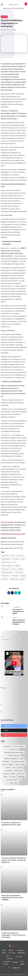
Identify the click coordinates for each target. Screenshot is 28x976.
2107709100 (20, 8)
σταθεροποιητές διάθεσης (6, 572)
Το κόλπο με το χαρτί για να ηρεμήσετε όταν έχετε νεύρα (11, 824)
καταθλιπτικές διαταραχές (7, 565)
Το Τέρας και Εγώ (5, 575)
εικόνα (14, 562)
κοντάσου (13, 569)
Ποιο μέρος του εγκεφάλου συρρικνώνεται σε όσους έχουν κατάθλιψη (12, 897)
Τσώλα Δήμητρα (7, 522)
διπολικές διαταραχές (6, 562)
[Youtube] (14, 735)
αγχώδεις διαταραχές (6, 559)
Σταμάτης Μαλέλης (19, 572)
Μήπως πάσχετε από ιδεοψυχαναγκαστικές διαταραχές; (18, 622)
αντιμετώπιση (16, 559)
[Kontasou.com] (14, 4)
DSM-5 (12, 555)
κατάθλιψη (17, 565)
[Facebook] (14, 726)
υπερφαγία (22, 575)
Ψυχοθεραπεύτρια (14, 579)
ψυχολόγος (22, 579)
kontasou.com (20, 555)
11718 (13, 8)
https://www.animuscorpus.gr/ (12, 534)
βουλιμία (23, 559)
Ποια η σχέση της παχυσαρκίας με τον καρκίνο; (18, 611)
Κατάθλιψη (4, 16)
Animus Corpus (5, 555)
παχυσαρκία (20, 569)
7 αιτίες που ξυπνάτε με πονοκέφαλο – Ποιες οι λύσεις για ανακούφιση (13, 935)
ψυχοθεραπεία (4, 579)
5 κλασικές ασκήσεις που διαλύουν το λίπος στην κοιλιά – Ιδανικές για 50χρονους (14, 860)
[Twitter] (14, 730)
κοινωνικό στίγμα (5, 569)
